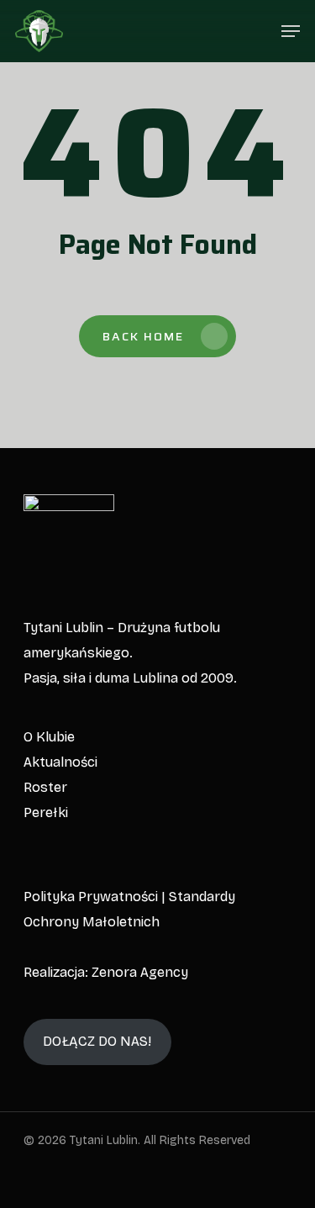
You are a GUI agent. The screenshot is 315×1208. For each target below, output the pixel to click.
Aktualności (60, 762)
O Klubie (49, 737)
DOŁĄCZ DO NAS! (97, 1041)
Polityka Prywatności (91, 897)
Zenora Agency (140, 972)
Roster (45, 787)
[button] (290, 31)
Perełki (46, 812)
